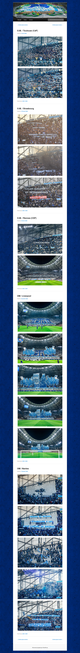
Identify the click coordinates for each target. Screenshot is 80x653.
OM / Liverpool (24, 295)
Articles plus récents (57, 25)
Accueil (19, 19)
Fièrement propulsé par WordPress (40, 647)
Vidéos (25, 19)
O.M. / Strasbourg (25, 108)
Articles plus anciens (22, 25)
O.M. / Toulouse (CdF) (27, 30)
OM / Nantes (23, 468)
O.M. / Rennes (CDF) (27, 217)
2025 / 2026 (25, 101)
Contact (31, 19)
